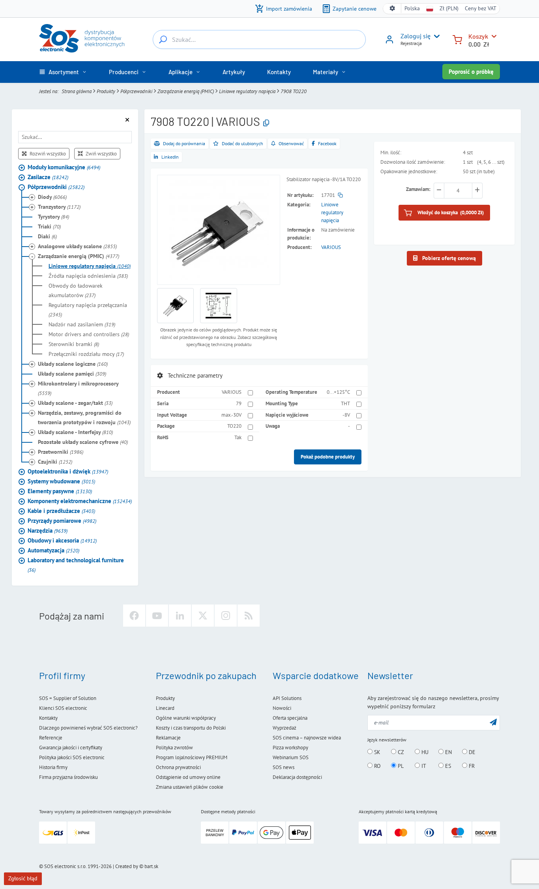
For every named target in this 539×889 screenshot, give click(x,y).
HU (424, 752)
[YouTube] (157, 616)
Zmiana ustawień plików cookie (189, 787)
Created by (126, 866)
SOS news (283, 767)
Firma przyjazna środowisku (68, 777)
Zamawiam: (418, 189)
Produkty (106, 91)
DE (471, 752)
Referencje (50, 737)
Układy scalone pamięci (72, 374)
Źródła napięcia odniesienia (88, 276)
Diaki (47, 236)
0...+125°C (338, 392)
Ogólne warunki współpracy (186, 718)
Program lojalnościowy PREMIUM (191, 757)
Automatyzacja (53, 550)
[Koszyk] (457, 39)
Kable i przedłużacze (61, 511)
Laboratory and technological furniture (76, 565)
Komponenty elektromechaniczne (80, 501)
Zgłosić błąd (22, 878)
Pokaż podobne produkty (328, 456)
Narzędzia (47, 531)
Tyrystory (53, 217)
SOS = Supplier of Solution (67, 698)
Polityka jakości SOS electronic (72, 757)
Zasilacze (48, 177)
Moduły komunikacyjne (64, 167)
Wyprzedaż (284, 727)
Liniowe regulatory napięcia (247, 91)
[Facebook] (134, 616)
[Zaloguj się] (389, 42)
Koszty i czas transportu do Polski (191, 727)
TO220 (234, 426)
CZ (400, 752)
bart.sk (151, 866)
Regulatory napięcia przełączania (88, 310)
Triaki (49, 226)
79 (238, 403)
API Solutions (287, 698)
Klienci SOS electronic (63, 708)
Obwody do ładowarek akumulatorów (76, 291)
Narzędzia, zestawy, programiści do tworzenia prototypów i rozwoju (84, 418)
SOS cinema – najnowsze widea (307, 737)
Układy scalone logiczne (73, 364)
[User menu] (435, 36)
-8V (346, 415)
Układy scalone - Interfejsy (75, 432)
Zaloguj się (415, 36)
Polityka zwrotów (174, 747)
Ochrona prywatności (178, 767)
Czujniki (55, 462)
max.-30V (231, 415)
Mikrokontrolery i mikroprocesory (78, 388)
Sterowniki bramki (74, 344)
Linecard (165, 708)
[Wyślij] (493, 722)
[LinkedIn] (180, 616)
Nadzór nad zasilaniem (82, 324)
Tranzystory (59, 207)
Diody (52, 197)
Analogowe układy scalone (77, 246)
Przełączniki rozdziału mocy (86, 354)
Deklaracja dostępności (297, 777)
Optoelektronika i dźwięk (68, 471)
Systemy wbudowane (61, 481)
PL (400, 765)
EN (448, 752)
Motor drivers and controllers (89, 334)
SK (376, 752)
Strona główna (77, 91)
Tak (237, 437)
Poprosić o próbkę (471, 71)
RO (376, 765)
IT (423, 765)
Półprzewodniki (136, 91)
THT (345, 403)
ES (447, 765)
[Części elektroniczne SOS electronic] (81, 38)
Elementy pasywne (60, 491)
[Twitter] (203, 616)
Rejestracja (411, 43)
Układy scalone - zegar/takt (75, 403)
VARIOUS (331, 247)
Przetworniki (60, 452)
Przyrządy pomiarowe (62, 521)
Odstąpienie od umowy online (188, 777)
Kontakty (48, 718)
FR (471, 765)
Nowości (282, 708)
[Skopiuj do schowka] (266, 123)
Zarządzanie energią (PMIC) (185, 91)
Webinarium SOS (291, 757)
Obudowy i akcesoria (62, 541)
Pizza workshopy (290, 747)
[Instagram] (226, 616)
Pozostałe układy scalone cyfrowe (83, 442)
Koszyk (478, 36)
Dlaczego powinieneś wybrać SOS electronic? (88, 727)
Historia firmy (53, 767)
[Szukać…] (163, 39)
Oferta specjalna (290, 718)
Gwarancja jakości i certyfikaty (70, 747)
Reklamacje (168, 737)
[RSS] (249, 616)
